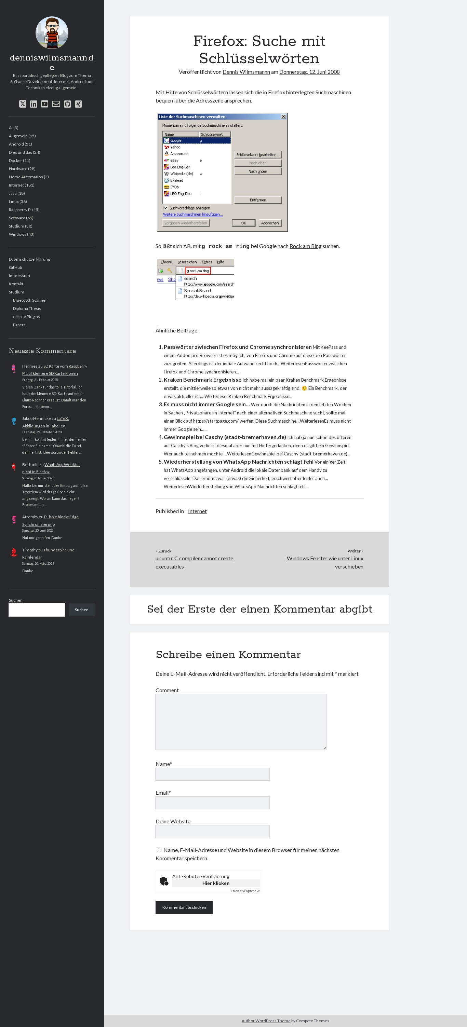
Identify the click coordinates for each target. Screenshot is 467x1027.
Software (17, 217)
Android (16, 144)
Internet (16, 185)
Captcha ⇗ (245, 891)
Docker (15, 160)
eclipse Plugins (26, 316)
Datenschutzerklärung (29, 259)
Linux (14, 201)
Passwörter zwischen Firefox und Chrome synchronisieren (238, 346)
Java (13, 193)
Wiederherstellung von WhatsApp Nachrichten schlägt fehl (238, 461)
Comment (167, 690)
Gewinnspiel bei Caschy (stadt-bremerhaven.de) (225, 437)
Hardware (18, 168)
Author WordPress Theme (266, 1020)
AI (11, 127)
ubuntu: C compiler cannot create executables (194, 562)
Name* (164, 764)
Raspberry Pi (20, 209)
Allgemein (18, 135)
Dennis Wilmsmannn (246, 71)
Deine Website (173, 821)
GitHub (15, 267)
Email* (163, 792)
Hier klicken (216, 883)
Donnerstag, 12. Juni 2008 (309, 71)
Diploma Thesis (27, 308)
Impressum (19, 275)
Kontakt (16, 283)
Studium (16, 226)
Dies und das (20, 152)
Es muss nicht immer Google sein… (207, 404)
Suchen (16, 600)
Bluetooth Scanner (30, 300)
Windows (17, 234)
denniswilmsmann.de (52, 63)
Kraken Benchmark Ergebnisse (202, 379)
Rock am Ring (306, 246)
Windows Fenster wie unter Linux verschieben (325, 562)
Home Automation (26, 176)
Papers (19, 324)
